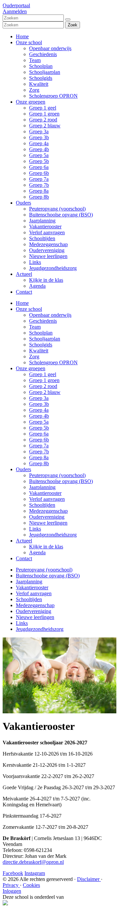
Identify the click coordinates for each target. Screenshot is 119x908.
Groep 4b (39, 149)
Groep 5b (39, 161)
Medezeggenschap (48, 244)
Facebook (13, 873)
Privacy (11, 885)
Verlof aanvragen (47, 232)
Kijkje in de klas (46, 280)
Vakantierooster (45, 226)
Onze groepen (30, 102)
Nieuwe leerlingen (48, 256)
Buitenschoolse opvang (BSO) (61, 214)
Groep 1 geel (42, 108)
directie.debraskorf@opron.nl (33, 862)
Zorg (34, 90)
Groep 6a (39, 167)
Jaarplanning (42, 220)
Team (35, 60)
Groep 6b (39, 173)
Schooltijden (42, 238)
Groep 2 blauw (44, 125)
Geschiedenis (43, 54)
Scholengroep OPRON (53, 96)
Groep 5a (39, 155)
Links (35, 262)
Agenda (37, 286)
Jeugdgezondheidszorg (53, 268)
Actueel (24, 274)
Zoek (72, 24)
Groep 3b (39, 137)
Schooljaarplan (44, 72)
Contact (24, 292)
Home (22, 36)
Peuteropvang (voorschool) (57, 208)
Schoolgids (40, 78)
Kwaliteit (38, 84)
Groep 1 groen (44, 113)
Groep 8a (39, 191)
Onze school (29, 42)
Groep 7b (39, 185)
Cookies (31, 885)
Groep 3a (39, 131)
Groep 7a (39, 179)
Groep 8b (39, 197)
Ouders (23, 203)
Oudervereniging (46, 250)
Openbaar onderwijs (50, 48)
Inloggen (12, 891)
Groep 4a (39, 143)
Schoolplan (41, 66)
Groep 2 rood (43, 119)
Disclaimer (89, 879)
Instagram (34, 873)
